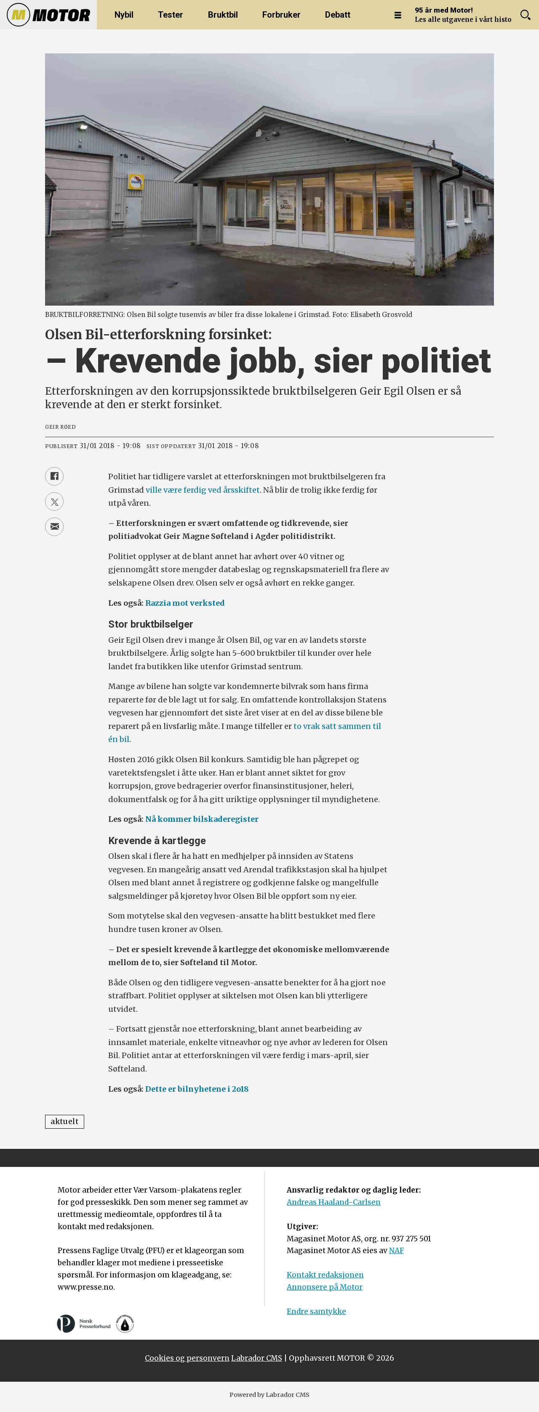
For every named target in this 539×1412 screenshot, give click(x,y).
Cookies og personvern (187, 1358)
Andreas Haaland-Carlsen (334, 1202)
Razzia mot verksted (185, 603)
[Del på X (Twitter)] (54, 501)
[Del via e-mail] (54, 526)
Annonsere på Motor (325, 1287)
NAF (396, 1250)
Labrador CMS (256, 1358)
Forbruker (281, 15)
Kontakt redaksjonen (325, 1275)
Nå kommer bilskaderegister (202, 819)
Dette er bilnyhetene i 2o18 (197, 1089)
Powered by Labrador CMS (269, 1395)
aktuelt (65, 1121)
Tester (170, 15)
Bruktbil (223, 15)
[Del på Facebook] (54, 476)
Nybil (124, 15)
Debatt (337, 15)
